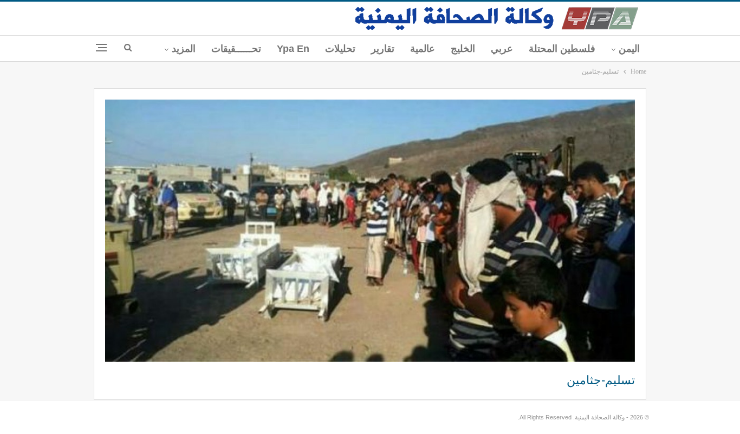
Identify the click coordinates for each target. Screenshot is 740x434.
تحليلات (340, 48)
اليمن (629, 48)
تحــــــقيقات (236, 48)
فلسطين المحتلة (562, 48)
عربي (502, 48)
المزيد (184, 48)
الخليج (463, 48)
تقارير (382, 48)
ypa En (293, 48)
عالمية (422, 48)
